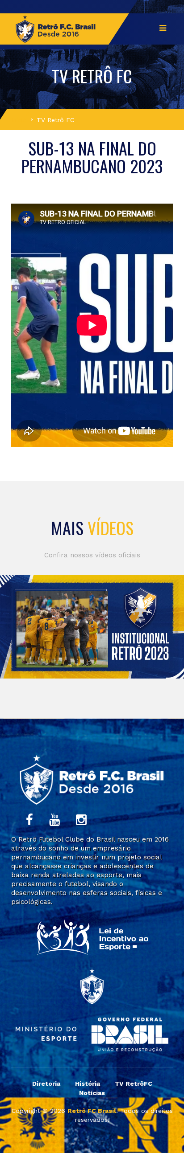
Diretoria (46, 1083)
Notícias (92, 1092)
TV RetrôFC (133, 1083)
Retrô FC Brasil (91, 1110)
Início (19, 119)
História (87, 1083)
